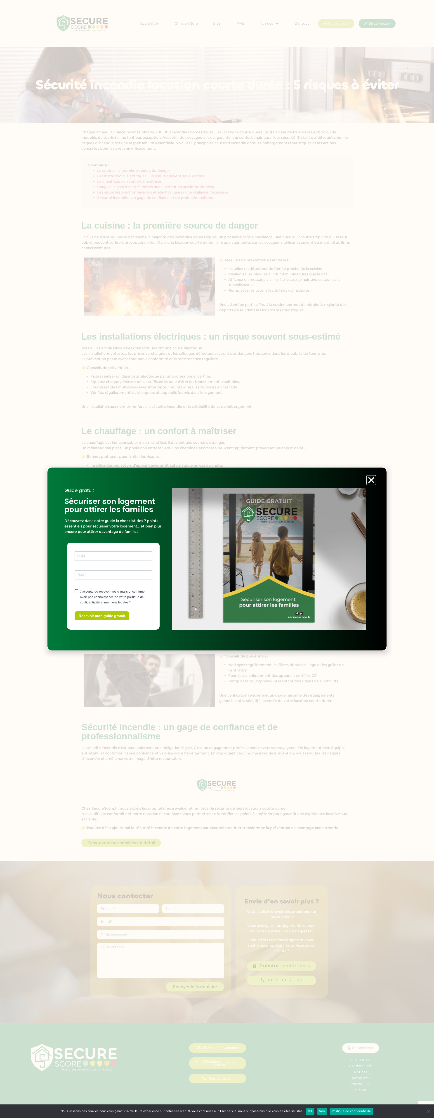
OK (310, 1111)
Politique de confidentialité (351, 1111)
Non (322, 1111)
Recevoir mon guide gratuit (102, 616)
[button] (371, 480)
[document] (217, 559)
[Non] (428, 1111)
